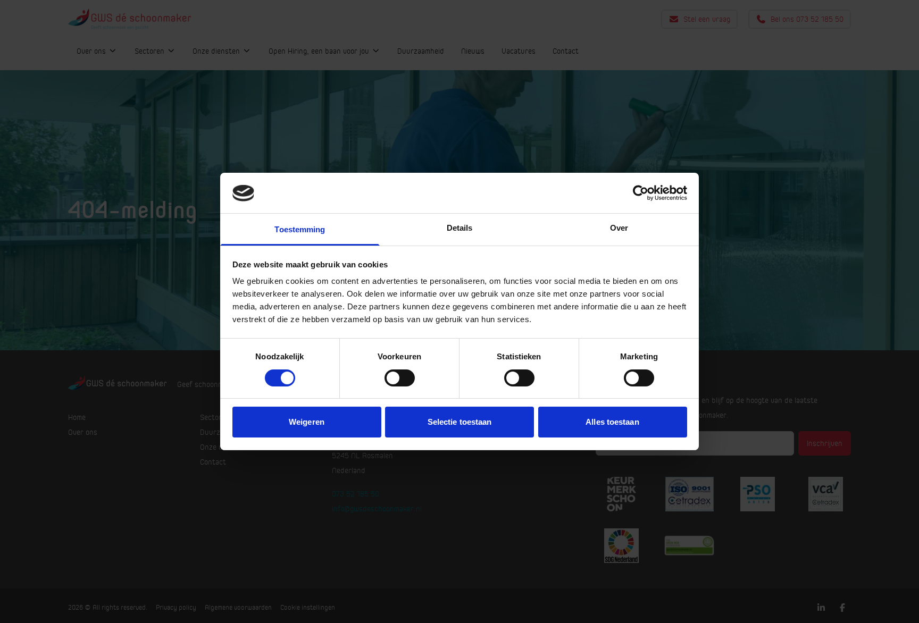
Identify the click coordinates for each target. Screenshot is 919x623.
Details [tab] (460, 228)
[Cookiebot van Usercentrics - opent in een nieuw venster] (640, 193)
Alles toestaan (612, 422)
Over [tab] (619, 228)
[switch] (400, 377)
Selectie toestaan (460, 422)
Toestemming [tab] (299, 229)
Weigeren (306, 422)
